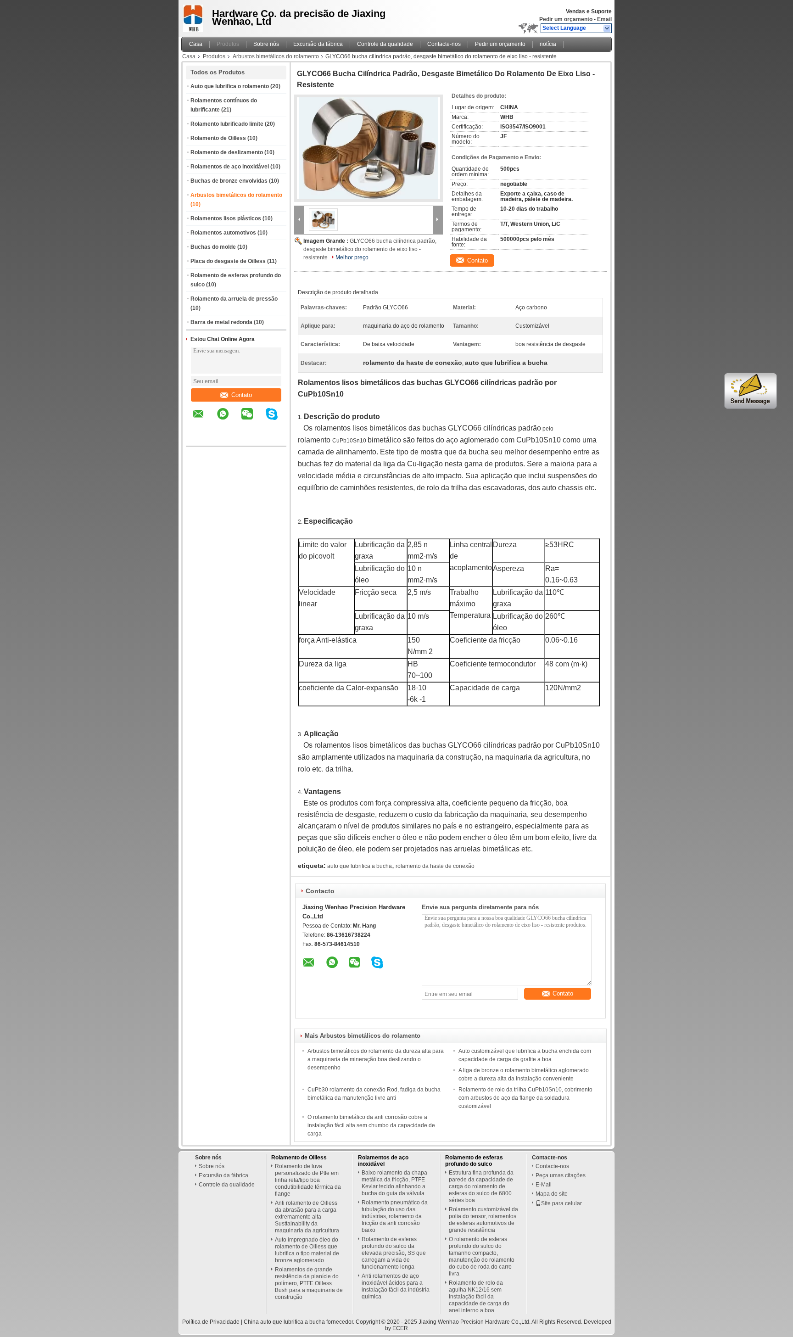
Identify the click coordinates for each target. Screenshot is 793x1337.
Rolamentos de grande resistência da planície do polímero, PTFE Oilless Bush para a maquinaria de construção (309, 1283)
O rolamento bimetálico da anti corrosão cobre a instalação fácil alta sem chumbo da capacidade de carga (371, 1125)
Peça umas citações (561, 1175)
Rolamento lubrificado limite (226, 124)
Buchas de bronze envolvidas (229, 181)
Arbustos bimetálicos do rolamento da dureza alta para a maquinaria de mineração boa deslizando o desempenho (375, 1059)
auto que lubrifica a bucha (359, 866)
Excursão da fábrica (318, 44)
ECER (400, 1328)
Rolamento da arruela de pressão (234, 299)
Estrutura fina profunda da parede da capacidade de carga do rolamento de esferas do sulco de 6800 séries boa (481, 1186)
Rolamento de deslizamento (226, 152)
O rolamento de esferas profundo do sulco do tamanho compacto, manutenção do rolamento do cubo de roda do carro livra (481, 1256)
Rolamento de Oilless (218, 138)
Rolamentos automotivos (223, 232)
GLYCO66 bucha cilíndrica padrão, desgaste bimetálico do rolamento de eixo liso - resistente (369, 249)
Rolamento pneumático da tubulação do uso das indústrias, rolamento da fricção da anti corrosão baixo (395, 1216)
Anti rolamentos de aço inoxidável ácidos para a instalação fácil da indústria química (396, 1286)
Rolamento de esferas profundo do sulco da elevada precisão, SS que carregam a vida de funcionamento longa (394, 1253)
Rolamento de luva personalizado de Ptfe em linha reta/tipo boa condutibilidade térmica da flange (308, 1180)
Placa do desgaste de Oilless (228, 261)
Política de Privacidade (211, 1322)
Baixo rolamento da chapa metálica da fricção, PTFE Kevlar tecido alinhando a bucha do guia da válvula (394, 1183)
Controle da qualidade (385, 44)
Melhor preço (352, 257)
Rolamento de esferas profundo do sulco (474, 1160)
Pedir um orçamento (565, 19)
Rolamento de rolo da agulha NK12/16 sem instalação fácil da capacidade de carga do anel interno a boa (479, 1297)
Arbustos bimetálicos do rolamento (276, 56)
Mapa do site (552, 1194)
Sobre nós (266, 44)
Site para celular (561, 1203)
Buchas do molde (213, 247)
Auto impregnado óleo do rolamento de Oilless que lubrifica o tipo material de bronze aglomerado (307, 1250)
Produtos (228, 44)
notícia (548, 44)
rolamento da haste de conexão (435, 866)
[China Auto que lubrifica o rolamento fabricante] (194, 16)
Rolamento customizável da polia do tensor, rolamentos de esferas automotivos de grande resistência (483, 1219)
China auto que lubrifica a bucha (284, 1322)
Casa (195, 44)
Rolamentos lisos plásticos (225, 218)
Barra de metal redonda (221, 322)
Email (604, 19)
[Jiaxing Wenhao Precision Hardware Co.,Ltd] (607, 28)
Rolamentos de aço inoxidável (229, 166)
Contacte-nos (444, 44)
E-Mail (544, 1184)
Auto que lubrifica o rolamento (229, 86)
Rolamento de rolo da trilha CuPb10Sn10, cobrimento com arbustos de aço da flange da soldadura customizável (525, 1097)
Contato (241, 395)
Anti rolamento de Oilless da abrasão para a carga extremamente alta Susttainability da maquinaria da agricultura (307, 1217)
